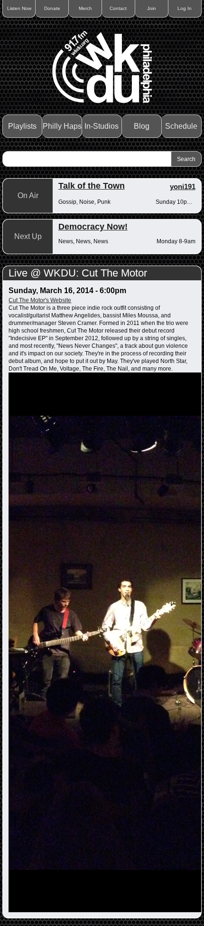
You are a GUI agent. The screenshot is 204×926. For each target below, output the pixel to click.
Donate (52, 8)
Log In (184, 8)
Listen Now (19, 8)
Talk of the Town (91, 186)
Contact (118, 8)
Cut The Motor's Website (40, 300)
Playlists (22, 126)
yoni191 (182, 186)
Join (151, 8)
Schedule (181, 126)
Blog (141, 126)
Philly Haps (62, 126)
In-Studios (101, 126)
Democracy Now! (93, 226)
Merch (85, 8)
